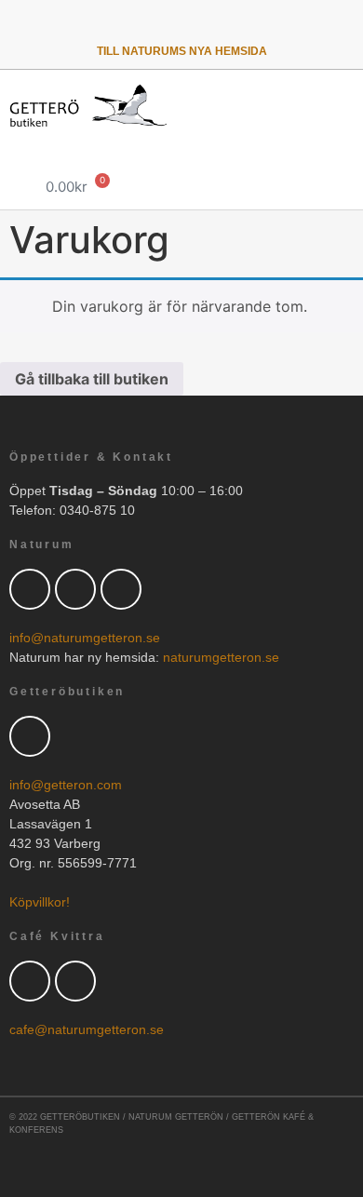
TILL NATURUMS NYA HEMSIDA (182, 51)
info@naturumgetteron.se (84, 637)
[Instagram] (253, 26)
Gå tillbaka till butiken (91, 379)
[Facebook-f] (157, 26)
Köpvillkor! (39, 901)
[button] (345, 153)
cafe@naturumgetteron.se (86, 1029)
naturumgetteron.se (221, 657)
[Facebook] (75, 589)
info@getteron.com (65, 784)
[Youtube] (205, 26)
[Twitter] (110, 26)
